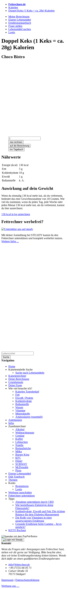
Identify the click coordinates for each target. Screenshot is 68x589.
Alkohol (19, 429)
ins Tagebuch (16, 149)
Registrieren (22, 486)
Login (18, 489)
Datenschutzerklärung (27, 579)
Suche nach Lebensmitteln (29, 372)
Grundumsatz (15, 382)
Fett (17, 394)
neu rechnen (16, 142)
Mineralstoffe (22, 413)
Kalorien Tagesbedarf (27, 391)
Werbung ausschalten (20, 492)
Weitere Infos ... (10, 241)
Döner (18, 460)
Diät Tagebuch (16, 476)
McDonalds (21, 467)
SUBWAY (21, 464)
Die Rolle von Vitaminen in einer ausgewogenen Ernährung (33, 519)
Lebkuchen (21, 442)
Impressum (7, 579)
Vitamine (20, 410)
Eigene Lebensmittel (19, 473)
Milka (18, 451)
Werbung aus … (10, 585)
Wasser (19, 407)
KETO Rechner (17, 530)
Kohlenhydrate (23, 401)
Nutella (19, 445)
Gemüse (19, 435)
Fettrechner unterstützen (21, 495)
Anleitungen (15, 419)
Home (11, 366)
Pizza (18, 470)
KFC (18, 457)
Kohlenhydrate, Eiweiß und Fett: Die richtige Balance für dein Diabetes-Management (40, 513)
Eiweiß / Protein (24, 397)
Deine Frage (15, 385)
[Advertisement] (34, 97)
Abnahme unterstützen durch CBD (34, 501)
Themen (12, 479)
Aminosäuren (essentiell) (29, 416)
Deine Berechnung (18, 378)
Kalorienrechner (17, 375)
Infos (11, 423)
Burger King (22, 454)
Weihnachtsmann (24, 432)
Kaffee (19, 438)
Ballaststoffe (22, 404)
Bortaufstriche (23, 448)
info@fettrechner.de (19, 564)
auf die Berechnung (19, 145)
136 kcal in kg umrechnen (15, 214)
